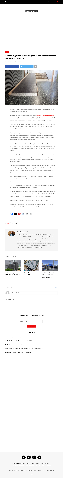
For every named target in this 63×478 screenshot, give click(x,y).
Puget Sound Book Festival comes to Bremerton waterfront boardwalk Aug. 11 (24, 348)
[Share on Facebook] (4, 113)
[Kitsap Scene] (31, 11)
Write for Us (45, 463)
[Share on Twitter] (4, 117)
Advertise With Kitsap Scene (20, 463)
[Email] (4, 125)
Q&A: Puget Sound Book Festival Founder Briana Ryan (18, 352)
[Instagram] (34, 457)
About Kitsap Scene (18, 466)
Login (56, 287)
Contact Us (35, 463)
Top (32, 474)
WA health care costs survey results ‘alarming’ (31, 273)
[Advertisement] (31, 36)
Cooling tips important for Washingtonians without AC (12, 273)
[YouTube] (39, 457)
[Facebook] (24, 457)
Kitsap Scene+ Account (33, 466)
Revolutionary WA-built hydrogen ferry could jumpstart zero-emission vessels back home (48, 275)
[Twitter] (29, 457)
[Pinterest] (4, 121)
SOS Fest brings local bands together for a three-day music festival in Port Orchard (25, 337)
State (7, 52)
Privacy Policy (46, 466)
